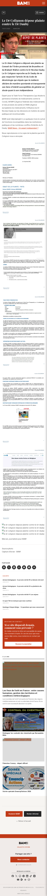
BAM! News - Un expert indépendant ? (23, 128)
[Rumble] (22, 879)
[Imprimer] (34, 567)
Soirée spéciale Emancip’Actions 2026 (17, 791)
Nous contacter (23, 859)
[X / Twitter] (16, 876)
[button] (43, 3)
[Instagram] (20, 876)
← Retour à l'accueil (23, 821)
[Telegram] (24, 567)
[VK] (29, 567)
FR (3, 12)
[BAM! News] (23, 3)
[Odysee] (29, 879)
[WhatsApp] (19, 567)
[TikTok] (31, 876)
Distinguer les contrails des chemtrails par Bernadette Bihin (23, 734)
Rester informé (32, 814)
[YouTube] (18, 879)
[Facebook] (4, 567)
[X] (9, 567)
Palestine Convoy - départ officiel (15, 763)
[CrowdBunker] (25, 879)
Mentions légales (23, 893)
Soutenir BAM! (14, 814)
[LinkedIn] (14, 567)
